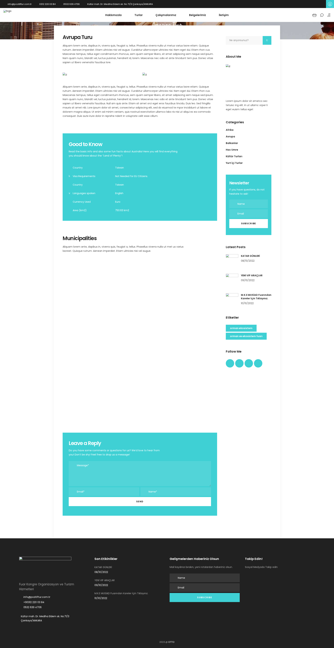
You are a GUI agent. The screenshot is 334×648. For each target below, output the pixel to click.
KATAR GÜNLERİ (250, 256)
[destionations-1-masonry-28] (193, 339)
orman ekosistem (241, 328)
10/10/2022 (247, 303)
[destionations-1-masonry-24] (113, 284)
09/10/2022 (248, 280)
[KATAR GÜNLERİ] (232, 260)
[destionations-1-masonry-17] (87, 392)
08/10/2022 (248, 261)
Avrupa (230, 136)
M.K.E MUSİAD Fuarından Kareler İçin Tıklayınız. (256, 296)
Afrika (229, 130)
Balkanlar (232, 143)
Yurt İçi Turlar (234, 163)
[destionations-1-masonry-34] (87, 339)
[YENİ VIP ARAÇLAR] (232, 280)
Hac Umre (232, 149)
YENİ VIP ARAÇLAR (252, 275)
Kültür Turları (234, 156)
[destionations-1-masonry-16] (140, 339)
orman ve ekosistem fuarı (246, 336)
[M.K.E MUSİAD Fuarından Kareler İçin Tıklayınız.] (232, 299)
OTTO (171, 642)
